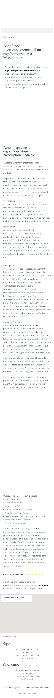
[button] (27, 30)
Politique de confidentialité (37, 688)
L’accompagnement (12, 37)
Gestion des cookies (27, 694)
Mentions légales (12, 688)
